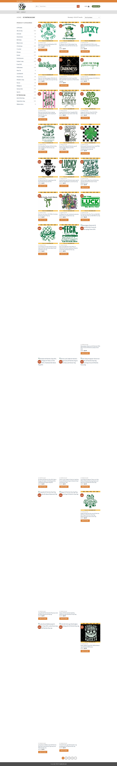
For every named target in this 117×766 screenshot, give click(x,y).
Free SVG (19, 64)
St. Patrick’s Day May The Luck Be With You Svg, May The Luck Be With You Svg (90, 214)
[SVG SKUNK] (25, 6)
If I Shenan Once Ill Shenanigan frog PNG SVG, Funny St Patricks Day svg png (68, 45)
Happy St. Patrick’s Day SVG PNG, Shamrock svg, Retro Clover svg (89, 112)
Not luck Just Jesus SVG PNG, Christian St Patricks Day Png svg (48, 214)
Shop (18, 12)
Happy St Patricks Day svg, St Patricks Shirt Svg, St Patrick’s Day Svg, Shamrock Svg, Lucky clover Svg (90, 515)
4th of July (19, 30)
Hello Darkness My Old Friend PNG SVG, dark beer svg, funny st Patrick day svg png (69, 79)
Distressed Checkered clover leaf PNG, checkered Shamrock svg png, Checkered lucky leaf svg (90, 147)
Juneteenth (20, 73)
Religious (19, 85)
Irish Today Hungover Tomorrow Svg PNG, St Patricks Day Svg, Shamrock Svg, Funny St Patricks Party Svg (89, 481)
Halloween (20, 67)
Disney (19, 52)
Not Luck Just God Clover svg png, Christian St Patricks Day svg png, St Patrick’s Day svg (47, 113)
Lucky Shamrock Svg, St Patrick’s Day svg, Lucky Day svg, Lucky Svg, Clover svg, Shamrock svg (47, 248)
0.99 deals (19, 27)
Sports (18, 92)
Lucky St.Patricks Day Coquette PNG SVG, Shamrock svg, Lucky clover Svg (68, 112)
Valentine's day (21, 101)
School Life (20, 89)
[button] (87, 6)
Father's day (20, 61)
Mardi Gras (20, 76)
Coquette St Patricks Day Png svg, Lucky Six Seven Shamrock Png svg (48, 613)
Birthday (19, 40)
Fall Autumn (20, 58)
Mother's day (20, 79)
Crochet (19, 49)
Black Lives (20, 43)
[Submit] (78, 6)
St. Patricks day (21, 95)
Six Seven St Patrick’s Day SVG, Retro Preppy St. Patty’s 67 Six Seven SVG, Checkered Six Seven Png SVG (47, 481)
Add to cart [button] (42, 49)
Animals (19, 33)
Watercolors (20, 104)
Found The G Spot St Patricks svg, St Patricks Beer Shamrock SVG (68, 146)
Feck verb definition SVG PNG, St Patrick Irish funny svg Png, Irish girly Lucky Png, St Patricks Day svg (68, 248)
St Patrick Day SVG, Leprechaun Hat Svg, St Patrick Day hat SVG (47, 180)
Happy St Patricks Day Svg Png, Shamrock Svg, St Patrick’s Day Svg (67, 613)
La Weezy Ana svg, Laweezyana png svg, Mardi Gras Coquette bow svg (69, 214)
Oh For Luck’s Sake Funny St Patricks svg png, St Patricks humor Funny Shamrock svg (90, 181)
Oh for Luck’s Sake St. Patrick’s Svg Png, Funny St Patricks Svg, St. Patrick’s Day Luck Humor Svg (69, 481)
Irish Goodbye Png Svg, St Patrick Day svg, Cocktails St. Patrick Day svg (47, 146)
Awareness (20, 37)
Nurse (18, 82)
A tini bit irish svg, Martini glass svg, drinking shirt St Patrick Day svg (68, 745)
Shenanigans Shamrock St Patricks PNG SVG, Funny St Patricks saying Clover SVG (90, 347)
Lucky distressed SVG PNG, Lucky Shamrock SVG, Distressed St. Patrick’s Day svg (90, 45)
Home (19, 17)
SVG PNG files (21, 98)
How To (19, 70)
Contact (23, 12)
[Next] (75, 758)
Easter (18, 55)
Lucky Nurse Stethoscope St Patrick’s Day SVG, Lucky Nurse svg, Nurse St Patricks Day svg (47, 746)
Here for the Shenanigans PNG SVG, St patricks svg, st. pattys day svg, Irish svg (47, 78)
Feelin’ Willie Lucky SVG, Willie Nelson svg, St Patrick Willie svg (90, 646)
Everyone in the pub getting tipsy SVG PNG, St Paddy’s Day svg (47, 44)
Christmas (19, 46)
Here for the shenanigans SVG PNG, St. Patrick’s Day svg (90, 78)
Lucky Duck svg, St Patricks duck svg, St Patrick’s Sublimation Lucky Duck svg (69, 180)
